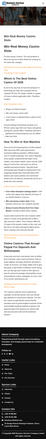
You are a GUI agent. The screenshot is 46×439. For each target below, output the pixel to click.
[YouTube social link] (10, 354)
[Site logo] (13, 3)
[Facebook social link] (3, 354)
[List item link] (23, 365)
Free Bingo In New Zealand (15, 73)
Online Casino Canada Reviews (16, 186)
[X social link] (5, 354)
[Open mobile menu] (43, 3)
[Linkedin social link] (13, 354)
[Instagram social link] (7, 354)
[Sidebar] (3, 134)
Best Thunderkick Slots (13, 104)
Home (22, 16)
